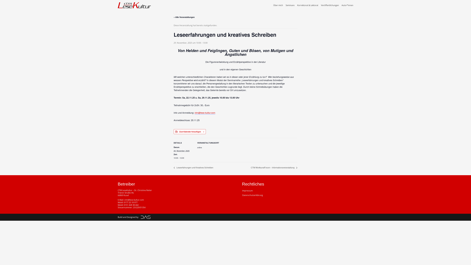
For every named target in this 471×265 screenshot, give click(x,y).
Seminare (290, 5)
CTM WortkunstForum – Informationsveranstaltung (273, 167)
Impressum (247, 190)
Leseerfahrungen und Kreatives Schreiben (194, 167)
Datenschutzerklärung (252, 195)
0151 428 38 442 (131, 205)
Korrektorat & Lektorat (307, 5)
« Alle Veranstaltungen (184, 17)
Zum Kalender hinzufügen (190, 131)
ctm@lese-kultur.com (205, 112)
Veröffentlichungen (330, 5)
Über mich (278, 5)
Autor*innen (347, 5)
